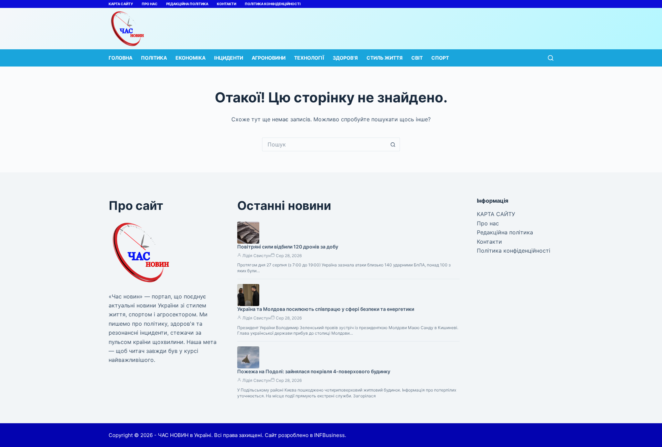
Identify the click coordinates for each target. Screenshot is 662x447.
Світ (417, 58)
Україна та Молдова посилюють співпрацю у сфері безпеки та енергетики (325, 309)
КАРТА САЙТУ (121, 4)
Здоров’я (345, 58)
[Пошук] (550, 58)
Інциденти (228, 58)
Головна (120, 58)
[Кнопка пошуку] (393, 144)
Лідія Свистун (256, 255)
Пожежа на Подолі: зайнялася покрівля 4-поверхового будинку (313, 371)
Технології (309, 58)
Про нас (150, 4)
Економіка (190, 58)
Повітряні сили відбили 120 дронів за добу (287, 247)
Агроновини (268, 58)
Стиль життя (385, 58)
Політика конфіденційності (273, 4)
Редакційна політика (187, 4)
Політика (154, 58)
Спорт (440, 58)
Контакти (226, 4)
